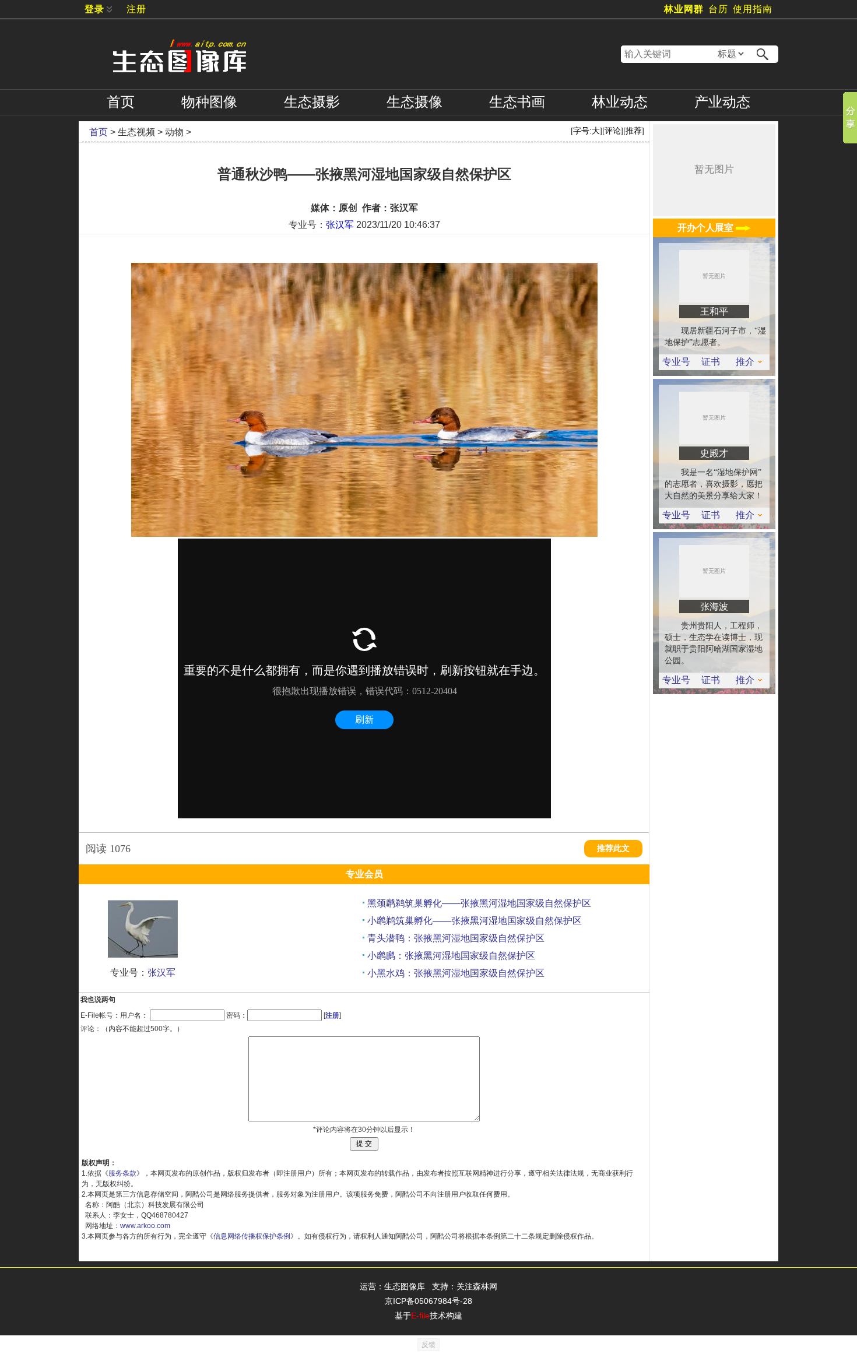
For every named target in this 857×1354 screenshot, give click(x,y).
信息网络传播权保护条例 (251, 1236)
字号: (586, 130)
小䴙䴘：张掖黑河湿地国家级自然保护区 (451, 956)
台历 (718, 9)
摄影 (312, 102)
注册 (136, 9)
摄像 (414, 102)
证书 (710, 362)
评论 (613, 130)
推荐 (634, 130)
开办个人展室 (706, 228)
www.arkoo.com (145, 1226)
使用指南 (752, 9)
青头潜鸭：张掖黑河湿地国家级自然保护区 (456, 938)
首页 (121, 102)
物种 (209, 102)
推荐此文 (613, 848)
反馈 (428, 1345)
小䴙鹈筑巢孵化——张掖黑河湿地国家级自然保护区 (474, 921)
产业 (722, 102)
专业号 (676, 362)
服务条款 (122, 1173)
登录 (94, 9)
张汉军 (340, 225)
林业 (620, 102)
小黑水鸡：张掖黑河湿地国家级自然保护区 (456, 973)
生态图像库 (404, 1286)
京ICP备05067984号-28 (428, 1301)
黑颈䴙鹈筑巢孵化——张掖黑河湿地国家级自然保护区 (479, 903)
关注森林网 (476, 1286)
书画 (517, 102)
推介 (745, 362)
